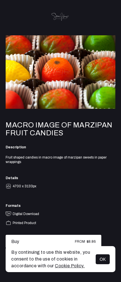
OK (103, 259)
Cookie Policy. (70, 265)
